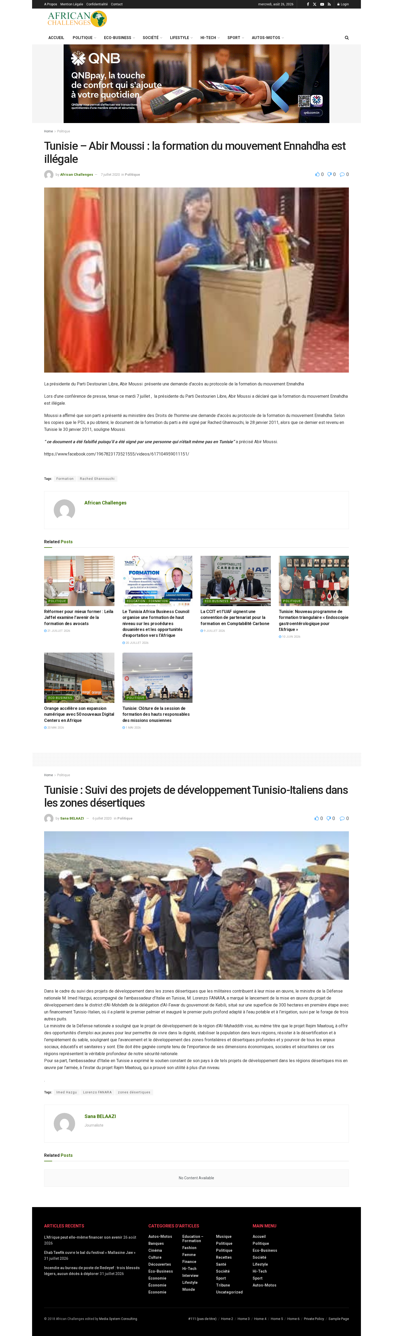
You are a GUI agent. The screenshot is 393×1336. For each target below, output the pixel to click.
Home (48, 131)
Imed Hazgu (66, 1092)
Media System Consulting (118, 1319)
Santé (221, 1264)
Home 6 (293, 1319)
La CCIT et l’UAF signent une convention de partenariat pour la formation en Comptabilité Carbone (235, 617)
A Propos (50, 4)
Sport (234, 38)
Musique (224, 1236)
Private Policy (314, 1319)
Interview (190, 1275)
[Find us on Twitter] (315, 4)
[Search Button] (347, 37)
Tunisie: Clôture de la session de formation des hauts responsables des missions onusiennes (156, 714)
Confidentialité (97, 4)
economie (157, 1278)
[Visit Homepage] (77, 20)
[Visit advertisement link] (196, 83)
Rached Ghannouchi (97, 479)
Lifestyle (179, 38)
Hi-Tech (208, 38)
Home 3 (244, 1319)
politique (135, 698)
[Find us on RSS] (329, 4)
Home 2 (227, 1319)
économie (157, 1285)
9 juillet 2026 (214, 631)
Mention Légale (71, 4)
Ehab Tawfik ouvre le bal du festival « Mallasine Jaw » (90, 1252)
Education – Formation (192, 1238)
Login (344, 4)
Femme (189, 1255)
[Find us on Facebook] (308, 4)
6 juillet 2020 (102, 818)
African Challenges (76, 175)
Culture (154, 1257)
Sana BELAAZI (72, 818)
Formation (65, 479)
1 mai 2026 (133, 727)
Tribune (223, 1285)
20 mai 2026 (55, 727)
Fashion (189, 1248)
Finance (189, 1262)
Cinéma (155, 1250)
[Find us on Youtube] (322, 4)
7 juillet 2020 (110, 175)
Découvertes (159, 1264)
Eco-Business (117, 38)
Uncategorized (229, 1292)
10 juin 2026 (290, 636)
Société (151, 38)
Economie (157, 1292)
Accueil (56, 38)
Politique (83, 38)
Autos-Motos (266, 38)
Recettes (224, 1257)
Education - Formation (147, 601)
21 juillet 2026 (58, 631)
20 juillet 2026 (136, 643)
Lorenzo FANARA (97, 1092)
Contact (117, 4)
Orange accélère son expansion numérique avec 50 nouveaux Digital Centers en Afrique (79, 714)
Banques (156, 1243)
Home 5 (277, 1319)
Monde (188, 1289)
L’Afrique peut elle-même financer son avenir (83, 1237)
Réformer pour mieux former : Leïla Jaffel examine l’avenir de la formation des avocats (78, 617)
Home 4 (260, 1319)
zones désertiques (134, 1092)
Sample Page (339, 1319)
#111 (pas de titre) (202, 1319)
